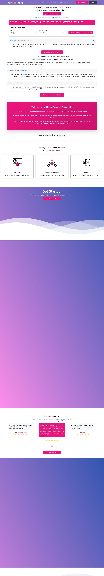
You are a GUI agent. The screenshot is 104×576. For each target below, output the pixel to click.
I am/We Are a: (14, 30)
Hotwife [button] (35, 2)
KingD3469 (12, 83)
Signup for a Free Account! (52, 14)
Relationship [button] (63, 2)
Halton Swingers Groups (61, 18)
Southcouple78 (14, 40)
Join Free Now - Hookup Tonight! (52, 95)
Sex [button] (47, 2)
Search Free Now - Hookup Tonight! (81, 33)
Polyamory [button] (54, 2)
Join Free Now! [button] (82, 2)
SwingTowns (28, 40)
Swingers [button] (28, 2)
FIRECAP (11, 70)
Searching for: (43, 30)
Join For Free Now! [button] (52, 199)
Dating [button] (71, 2)
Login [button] (93, 2)
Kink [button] (42, 2)
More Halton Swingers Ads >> (52, 52)
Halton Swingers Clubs (44, 18)
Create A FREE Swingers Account (41, 59)
